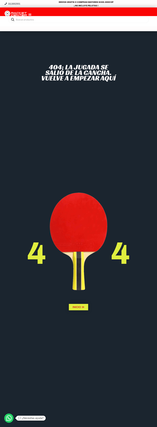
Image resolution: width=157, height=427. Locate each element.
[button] (8, 418)
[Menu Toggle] (29, 14)
